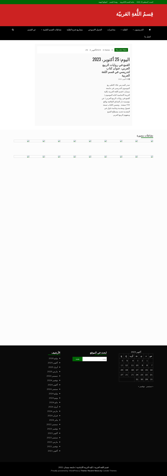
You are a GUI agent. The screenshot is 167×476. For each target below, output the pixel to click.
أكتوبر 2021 (53, 451)
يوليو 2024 (53, 393)
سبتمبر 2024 (52, 389)
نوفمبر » (141, 386)
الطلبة (125, 29)
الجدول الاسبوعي (95, 29)
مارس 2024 (52, 411)
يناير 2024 (53, 420)
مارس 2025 (52, 371)
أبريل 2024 (53, 407)
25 (132, 374)
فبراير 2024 (53, 415)
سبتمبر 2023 (52, 437)
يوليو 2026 (53, 358)
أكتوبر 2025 (53, 362)
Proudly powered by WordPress (65, 470)
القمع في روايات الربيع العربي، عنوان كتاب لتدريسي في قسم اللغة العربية (116, 69)
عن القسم (32, 29)
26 (126, 374)
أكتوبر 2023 (53, 433)
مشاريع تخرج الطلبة (75, 29)
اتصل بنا (147, 36)
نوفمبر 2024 (52, 380)
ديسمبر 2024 (52, 376)
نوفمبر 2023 (52, 429)
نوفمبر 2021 (52, 446)
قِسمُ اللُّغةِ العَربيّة (134, 13)
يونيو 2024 (53, 398)
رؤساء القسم (114, 2)
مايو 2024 (53, 402)
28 (151, 379)
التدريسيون (139, 29)
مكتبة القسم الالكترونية (127, 2)
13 (122, 365)
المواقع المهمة (103, 2)
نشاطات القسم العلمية (52, 29)
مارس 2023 (52, 442)
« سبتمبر (149, 386)
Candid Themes (110, 470)
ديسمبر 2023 (52, 424)
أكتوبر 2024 (53, 384)
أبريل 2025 (53, 367)
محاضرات (111, 29)
